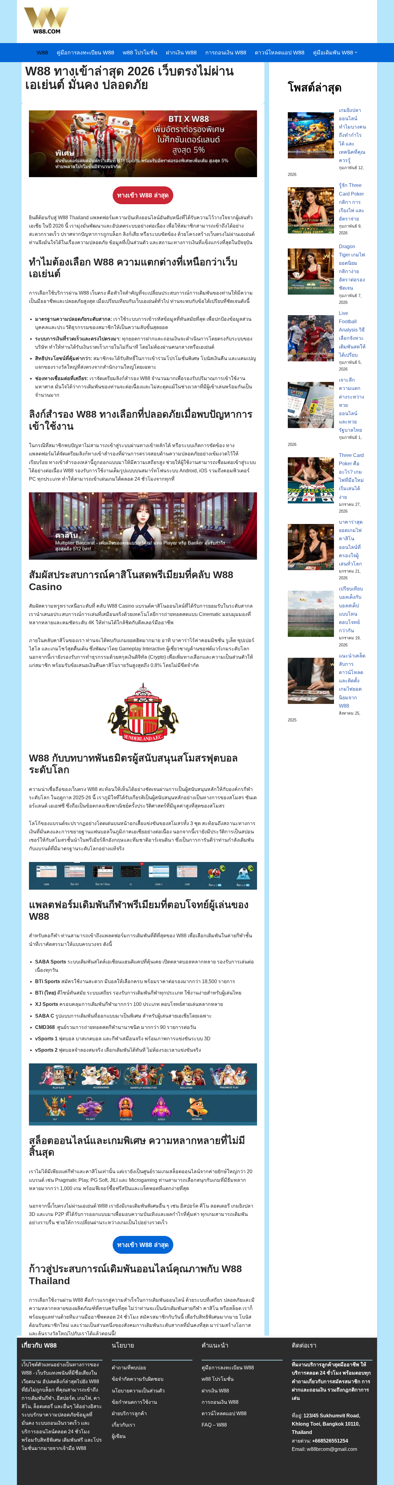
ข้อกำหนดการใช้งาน (134, 1402)
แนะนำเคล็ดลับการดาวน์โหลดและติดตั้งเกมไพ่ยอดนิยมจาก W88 (352, 681)
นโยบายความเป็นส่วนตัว (138, 1390)
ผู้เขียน (119, 1436)
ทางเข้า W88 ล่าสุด (143, 195)
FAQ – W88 (214, 1424)
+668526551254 (330, 1440)
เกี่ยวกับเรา (123, 1424)
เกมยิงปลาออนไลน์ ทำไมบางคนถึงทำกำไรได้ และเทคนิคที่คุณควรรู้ (352, 135)
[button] (356, 52)
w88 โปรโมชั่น (140, 53)
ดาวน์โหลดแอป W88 (279, 53)
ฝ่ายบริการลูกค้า (129, 1413)
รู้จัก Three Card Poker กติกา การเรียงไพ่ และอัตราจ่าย (351, 202)
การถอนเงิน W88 (225, 53)
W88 (42, 53)
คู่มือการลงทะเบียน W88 (85, 53)
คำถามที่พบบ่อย (129, 1367)
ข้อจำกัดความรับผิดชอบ (137, 1379)
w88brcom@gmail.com (332, 1449)
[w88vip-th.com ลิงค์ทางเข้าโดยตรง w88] (46, 22)
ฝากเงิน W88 (181, 53)
